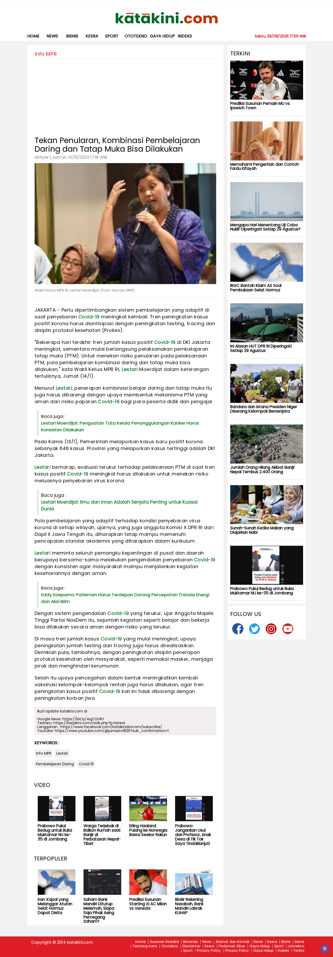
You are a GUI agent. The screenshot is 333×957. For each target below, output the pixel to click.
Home (33, 36)
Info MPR (43, 753)
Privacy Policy (209, 951)
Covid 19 (86, 764)
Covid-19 (89, 316)
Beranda (190, 942)
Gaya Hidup (162, 36)
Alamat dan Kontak (232, 942)
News (52, 36)
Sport (111, 36)
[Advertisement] (125, 95)
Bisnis (286, 942)
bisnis (72, 36)
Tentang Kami (145, 946)
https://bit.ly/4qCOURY (83, 719)
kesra (92, 36)
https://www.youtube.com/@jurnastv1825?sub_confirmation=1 (112, 730)
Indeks (185, 36)
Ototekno (169, 946)
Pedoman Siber (232, 946)
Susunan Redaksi (164, 942)
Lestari (130, 369)
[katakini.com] (166, 17)
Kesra (272, 942)
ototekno (136, 36)
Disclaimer (191, 946)
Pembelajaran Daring (55, 764)
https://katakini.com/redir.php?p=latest (89, 722)
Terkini (298, 951)
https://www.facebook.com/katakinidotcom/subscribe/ (111, 726)
